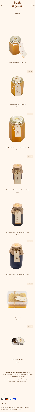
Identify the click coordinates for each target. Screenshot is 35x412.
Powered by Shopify (16, 409)
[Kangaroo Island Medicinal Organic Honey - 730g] (17, 256)
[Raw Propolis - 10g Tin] (17, 341)
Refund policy (4, 407)
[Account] (31, 5)
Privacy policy (12, 407)
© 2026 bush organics (6, 409)
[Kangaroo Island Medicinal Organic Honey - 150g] (17, 171)
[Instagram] (5, 403)
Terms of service (19, 407)
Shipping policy (27, 407)
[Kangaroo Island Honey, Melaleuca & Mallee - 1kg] (17, 128)
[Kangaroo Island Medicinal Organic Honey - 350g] (17, 214)
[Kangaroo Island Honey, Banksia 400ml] (17, 86)
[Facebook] (2, 403)
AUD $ (3, 394)
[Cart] (34, 5)
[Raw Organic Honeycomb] (17, 298)
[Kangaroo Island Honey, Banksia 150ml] (17, 44)
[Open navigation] (5, 5)
